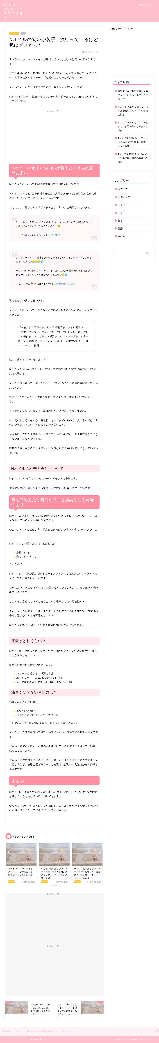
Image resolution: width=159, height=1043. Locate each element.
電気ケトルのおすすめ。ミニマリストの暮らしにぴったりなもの (133, 95)
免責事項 (34, 1039)
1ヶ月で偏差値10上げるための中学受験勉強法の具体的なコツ (133, 158)
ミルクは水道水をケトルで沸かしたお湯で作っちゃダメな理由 (133, 126)
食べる (121, 236)
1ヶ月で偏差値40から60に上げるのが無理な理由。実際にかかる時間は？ (133, 142)
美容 (120, 220)
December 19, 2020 (64, 283)
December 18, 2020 (49, 235)
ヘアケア (14, 33)
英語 (120, 228)
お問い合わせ (146, 4)
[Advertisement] (54, 135)
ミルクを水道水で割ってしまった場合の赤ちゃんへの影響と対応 (133, 111)
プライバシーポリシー (16, 1039)
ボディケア (124, 197)
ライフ (121, 205)
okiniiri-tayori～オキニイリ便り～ (13, 11)
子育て (121, 212)
